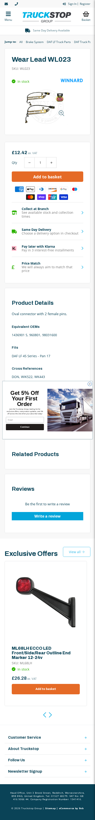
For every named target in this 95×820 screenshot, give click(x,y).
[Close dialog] (90, 384)
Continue (24, 427)
